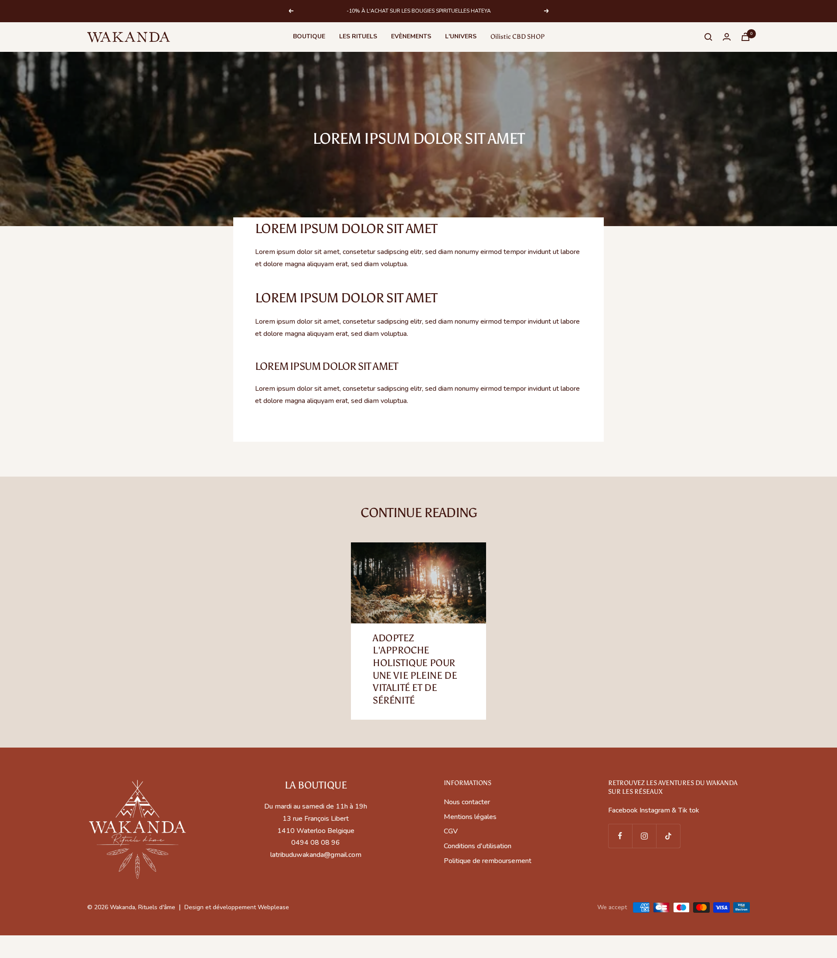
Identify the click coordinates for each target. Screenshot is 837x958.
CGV (451, 831)
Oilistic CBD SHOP (517, 37)
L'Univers (460, 36)
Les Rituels (358, 36)
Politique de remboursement (487, 861)
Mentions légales (470, 817)
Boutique (309, 36)
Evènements (411, 36)
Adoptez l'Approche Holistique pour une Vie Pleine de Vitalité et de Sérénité (415, 669)
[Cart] (745, 37)
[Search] (708, 37)
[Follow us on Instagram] (644, 836)
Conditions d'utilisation (477, 846)
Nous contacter (467, 802)
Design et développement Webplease (236, 907)
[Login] (727, 37)
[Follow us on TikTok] (668, 836)
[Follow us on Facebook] (620, 836)
